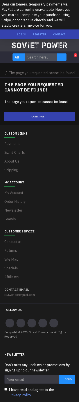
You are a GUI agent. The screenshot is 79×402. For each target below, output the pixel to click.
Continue (38, 116)
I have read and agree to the (31, 392)
